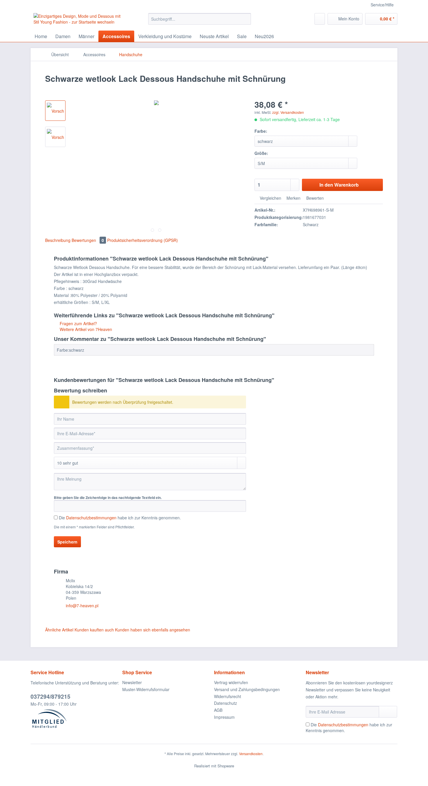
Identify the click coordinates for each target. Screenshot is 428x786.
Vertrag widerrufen (231, 682)
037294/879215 (50, 696)
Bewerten (314, 198)
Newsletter (132, 682)
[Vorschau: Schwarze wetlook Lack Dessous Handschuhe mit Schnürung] (55, 110)
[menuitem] (199, 22)
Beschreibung (57, 240)
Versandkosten (251, 753)
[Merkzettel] (319, 19)
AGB (218, 710)
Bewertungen (88, 240)
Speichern (67, 542)
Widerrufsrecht (227, 696)
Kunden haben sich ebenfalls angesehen (152, 630)
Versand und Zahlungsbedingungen (247, 689)
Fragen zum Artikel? (78, 323)
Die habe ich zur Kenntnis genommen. (120, 518)
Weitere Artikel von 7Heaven (85, 329)
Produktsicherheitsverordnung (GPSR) (142, 240)
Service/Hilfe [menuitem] (382, 5)
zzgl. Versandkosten (288, 112)
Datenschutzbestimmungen (91, 518)
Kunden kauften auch (94, 630)
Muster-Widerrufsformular (145, 689)
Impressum (224, 717)
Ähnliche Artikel (59, 630)
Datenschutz (225, 703)
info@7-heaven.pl (82, 605)
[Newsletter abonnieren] (388, 712)
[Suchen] (245, 19)
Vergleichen (270, 198)
